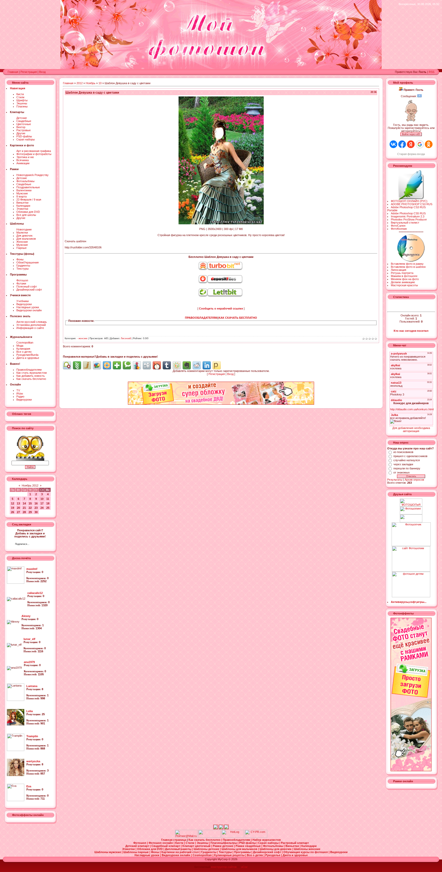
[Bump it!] (137, 365)
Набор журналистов (266, 839)
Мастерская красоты (404, 285)
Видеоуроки (24, 304)
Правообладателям (29, 369)
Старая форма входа (411, 154)
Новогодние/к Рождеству (32, 174)
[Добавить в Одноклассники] (177, 365)
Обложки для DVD (28, 211)
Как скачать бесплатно (31, 378)
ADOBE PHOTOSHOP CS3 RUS (411, 204)
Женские (22, 241)
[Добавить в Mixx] (157, 365)
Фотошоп (22, 280)
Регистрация (28, 71)
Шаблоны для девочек (276, 849)
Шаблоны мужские (108, 852)
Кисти (20, 94)
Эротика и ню (25, 157)
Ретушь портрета (402, 272)
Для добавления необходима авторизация (411, 429)
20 (18, 507)
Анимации (22, 163)
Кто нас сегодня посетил (411, 330)
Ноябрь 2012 (30, 485)
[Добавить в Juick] (87, 365)
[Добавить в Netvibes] (117, 365)
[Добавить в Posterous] (217, 365)
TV (18, 390)
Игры (19, 393)
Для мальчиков (26, 238)
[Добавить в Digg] (147, 365)
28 (24, 512)
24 (41, 507)
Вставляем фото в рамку (407, 263)
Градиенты (23, 265)
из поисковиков (403, 452)
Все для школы (26, 214)
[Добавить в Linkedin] (207, 365)
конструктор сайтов (224, 866)
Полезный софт (26, 286)
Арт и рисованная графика (33, 150)
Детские (21, 117)
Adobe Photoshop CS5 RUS (408, 213)
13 (18, 503)
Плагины (22, 106)
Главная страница (174, 839)
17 (41, 503)
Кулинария (23, 348)
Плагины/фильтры (224, 842)
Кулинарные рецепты (229, 855)
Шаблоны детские (207, 849)
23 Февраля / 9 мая (28, 199)
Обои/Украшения (27, 262)
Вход (42, 71)
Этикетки (22, 208)
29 (30, 512)
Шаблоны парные (136, 852)
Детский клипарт (137, 845)
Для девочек (24, 235)
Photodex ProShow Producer (409, 219)
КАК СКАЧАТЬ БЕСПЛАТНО (238, 317)
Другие (20, 133)
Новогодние (24, 229)
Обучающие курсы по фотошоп (306, 852)
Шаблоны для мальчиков (240, 849)
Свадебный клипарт (166, 845)
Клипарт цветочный (196, 845)
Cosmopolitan (24, 342)
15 (30, 503)
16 (36, 503)
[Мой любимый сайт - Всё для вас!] (411, 518)
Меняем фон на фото (405, 279)
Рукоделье (273, 855)
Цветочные (23, 124)
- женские (82, 338)
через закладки (403, 464)
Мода (19, 345)
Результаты (394, 479)
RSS (431, 71)
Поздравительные (28, 187)
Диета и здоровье (27, 357)
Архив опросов (414, 479)
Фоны (20, 259)
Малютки (22, 232)
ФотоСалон (398, 225)
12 (12, 503)
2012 (79, 83)
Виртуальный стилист (405, 222)
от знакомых (401, 472)
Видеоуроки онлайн (29, 310)
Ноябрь (90, 83)
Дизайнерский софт (29, 289)
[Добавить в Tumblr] (167, 365)
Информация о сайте (30, 327)
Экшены (21, 103)
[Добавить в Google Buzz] (97, 365)
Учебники (22, 301)
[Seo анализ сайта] (256, 836)
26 (12, 512)
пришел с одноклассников (410, 456)
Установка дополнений (31, 324)
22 (30, 507)
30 (36, 512)
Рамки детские (223, 845)
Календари (23, 205)
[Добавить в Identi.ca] (67, 365)
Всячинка (22, 160)
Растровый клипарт (295, 842)
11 (47, 498)
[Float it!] (107, 365)
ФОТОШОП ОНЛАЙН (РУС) (409, 201)
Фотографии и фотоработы (33, 154)
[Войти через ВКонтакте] (393, 144)
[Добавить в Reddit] (197, 365)
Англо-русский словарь (31, 321)
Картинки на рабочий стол (180, 852)
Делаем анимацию (403, 282)
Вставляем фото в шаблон (408, 266)
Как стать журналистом (31, 372)
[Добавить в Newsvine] (77, 365)
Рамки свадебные (248, 845)
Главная (13, 71)
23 (36, 507)
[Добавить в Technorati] (127, 365)
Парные (21, 247)
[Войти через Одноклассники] (429, 144)
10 (41, 498)
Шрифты (22, 100)
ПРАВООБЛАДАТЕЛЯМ (201, 317)
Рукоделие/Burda (27, 354)
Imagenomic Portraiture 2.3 (407, 216)
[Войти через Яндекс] (411, 144)
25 (47, 507)
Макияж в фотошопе (404, 276)
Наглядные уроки (27, 307)
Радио (20, 396)
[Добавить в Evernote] (187, 365)
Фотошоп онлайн (161, 842)
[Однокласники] (40, 544)
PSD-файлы (24, 136)
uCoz (244, 866)
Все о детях (24, 351)
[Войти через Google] (420, 144)
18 (47, 503)
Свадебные (23, 121)
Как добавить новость (30, 375)
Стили (20, 97)
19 (12, 507)
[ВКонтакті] (34, 544)
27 (18, 512)
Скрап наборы (25, 139)
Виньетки (22, 202)
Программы (242, 852)
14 (24, 503)
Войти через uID (411, 134)
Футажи (21, 283)
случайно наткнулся (406, 460)
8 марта (21, 196)
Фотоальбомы (25, 181)
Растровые (23, 130)
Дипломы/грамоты (178, 849)
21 (24, 507)
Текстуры (22, 268)
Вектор (20, 127)
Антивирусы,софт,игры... (408, 601)
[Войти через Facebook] (402, 144)
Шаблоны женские (307, 849)
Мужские (22, 193)
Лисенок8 (126, 338)
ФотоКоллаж (399, 228)
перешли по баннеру (406, 468)
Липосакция (398, 269)
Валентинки (23, 190)
